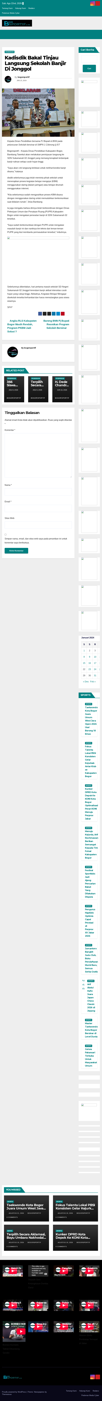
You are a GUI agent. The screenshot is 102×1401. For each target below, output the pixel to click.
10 (95, 657)
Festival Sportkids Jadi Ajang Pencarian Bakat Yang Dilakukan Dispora (90, 883)
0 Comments (12, 1217)
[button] (86, 34)
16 (89, 663)
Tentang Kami (7, 8)
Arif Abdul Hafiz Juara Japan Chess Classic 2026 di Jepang (91, 997)
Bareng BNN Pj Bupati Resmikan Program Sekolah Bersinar (56, 324)
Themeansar (6, 1394)
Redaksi (31, 8)
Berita (9, 1231)
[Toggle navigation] (97, 34)
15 (84, 663)
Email (8, 501)
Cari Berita (87, 49)
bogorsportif (24, 77)
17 (95, 663)
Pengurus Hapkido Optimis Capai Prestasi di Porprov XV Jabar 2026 (90, 922)
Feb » (93, 681)
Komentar (10, 430)
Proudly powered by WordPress (14, 1392)
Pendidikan (9, 52)
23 (89, 669)
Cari (89, 68)
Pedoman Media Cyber (11, 13)
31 (95, 675)
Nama (8, 485)
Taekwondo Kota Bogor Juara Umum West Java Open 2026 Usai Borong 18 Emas (91, 720)
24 (95, 669)
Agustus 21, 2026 (16, 1213)
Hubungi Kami (20, 8)
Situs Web (9, 518)
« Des (86, 681)
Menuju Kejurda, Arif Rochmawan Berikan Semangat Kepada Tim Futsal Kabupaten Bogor (91, 844)
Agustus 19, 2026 (65, 1213)
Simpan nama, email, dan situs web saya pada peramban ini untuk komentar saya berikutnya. (36, 541)
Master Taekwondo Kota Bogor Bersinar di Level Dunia (91, 1030)
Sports (88, 704)
